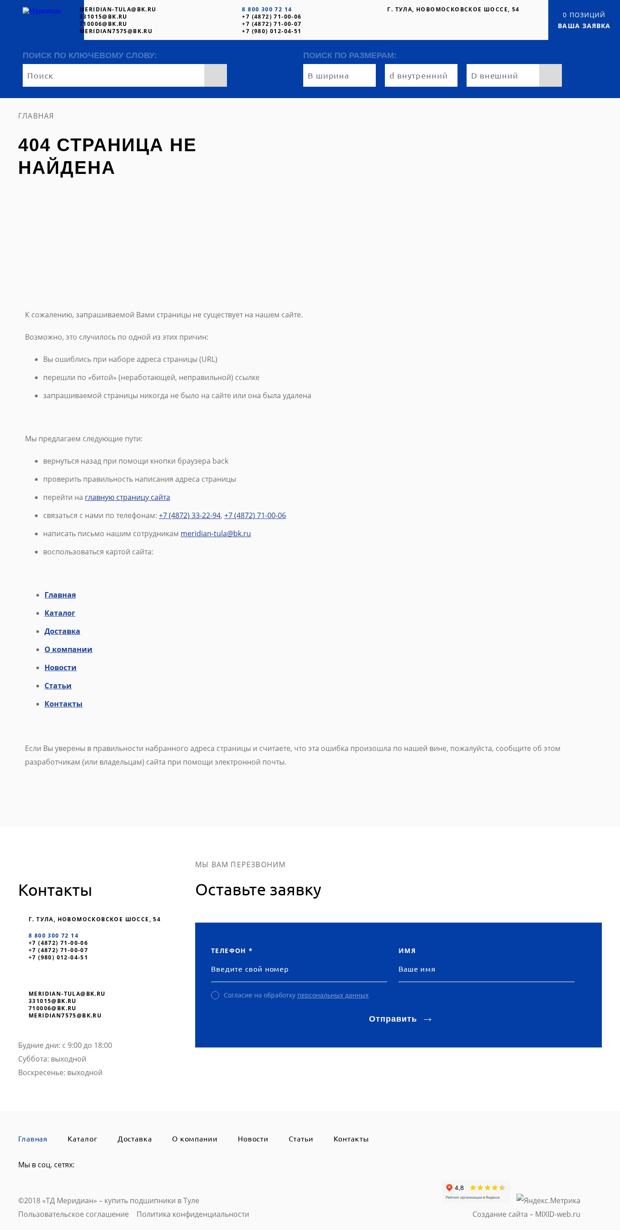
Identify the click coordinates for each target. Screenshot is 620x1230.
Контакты (63, 704)
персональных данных (333, 995)
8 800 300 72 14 (267, 9)
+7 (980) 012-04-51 (271, 31)
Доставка (62, 631)
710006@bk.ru (103, 24)
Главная (60, 595)
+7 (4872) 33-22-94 (190, 515)
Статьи (58, 686)
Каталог (59, 613)
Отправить (393, 1018)
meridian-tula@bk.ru (118, 9)
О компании (68, 649)
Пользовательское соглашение (73, 1214)
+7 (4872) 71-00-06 (271, 16)
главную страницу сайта (127, 497)
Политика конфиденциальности (193, 1214)
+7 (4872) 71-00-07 (271, 24)
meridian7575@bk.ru (116, 31)
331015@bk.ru (103, 16)
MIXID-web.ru (558, 1214)
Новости (60, 667)
